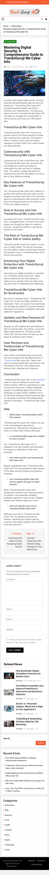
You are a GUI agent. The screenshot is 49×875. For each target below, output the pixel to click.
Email (9, 619)
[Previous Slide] (42, 2)
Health (7, 825)
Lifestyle (8, 830)
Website (9, 629)
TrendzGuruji (10, 360)
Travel (7, 850)
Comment (11, 579)
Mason (8, 67)
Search (6, 738)
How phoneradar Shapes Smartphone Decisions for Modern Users (28, 674)
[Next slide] (46, 2)
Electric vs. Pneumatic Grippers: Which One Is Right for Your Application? (29, 707)
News (7, 835)
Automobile (9, 805)
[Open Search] (42, 19)
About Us (31, 861)
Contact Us (41, 861)
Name (9, 609)
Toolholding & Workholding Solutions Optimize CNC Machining (29, 722)
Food (7, 820)
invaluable (40, 379)
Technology (10, 41)
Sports (7, 840)
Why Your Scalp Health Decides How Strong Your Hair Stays (9, 3)
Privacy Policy (36, 865)
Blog (6, 810)
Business (8, 815)
